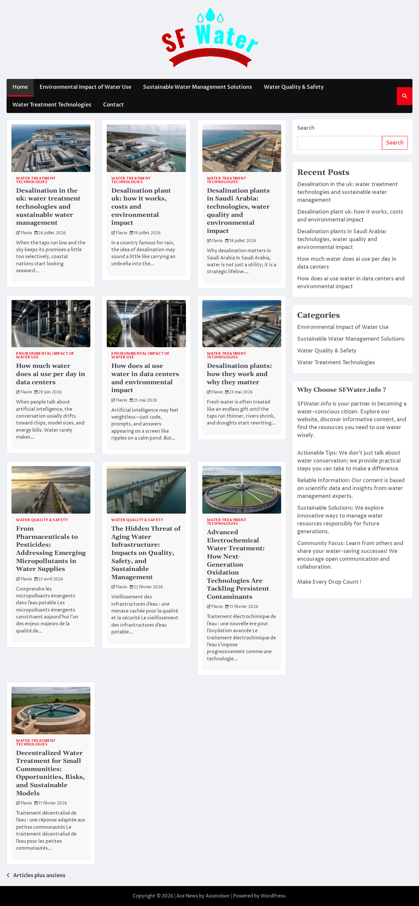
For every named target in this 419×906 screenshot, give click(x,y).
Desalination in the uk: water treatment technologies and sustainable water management (48, 207)
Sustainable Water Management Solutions (197, 87)
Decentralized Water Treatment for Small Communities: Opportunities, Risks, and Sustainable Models (50, 773)
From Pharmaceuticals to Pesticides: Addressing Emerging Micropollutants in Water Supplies (51, 549)
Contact (113, 104)
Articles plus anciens (39, 875)
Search (306, 128)
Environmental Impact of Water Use (85, 87)
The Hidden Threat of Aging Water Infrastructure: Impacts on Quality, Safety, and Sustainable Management (145, 553)
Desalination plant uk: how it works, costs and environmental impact (141, 207)
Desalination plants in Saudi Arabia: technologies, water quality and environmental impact (238, 211)
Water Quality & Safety (294, 87)
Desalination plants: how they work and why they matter (239, 374)
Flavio (26, 233)
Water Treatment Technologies (51, 104)
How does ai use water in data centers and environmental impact (145, 378)
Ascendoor (218, 896)
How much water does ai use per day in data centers (50, 374)
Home (20, 87)
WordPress (273, 896)
